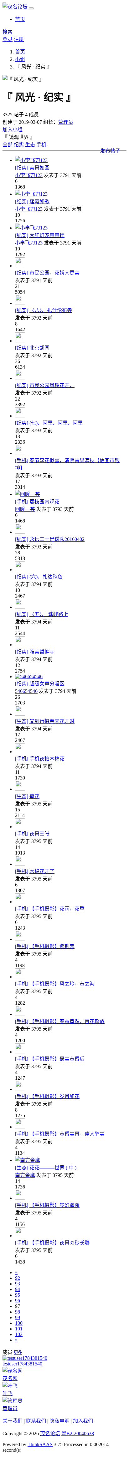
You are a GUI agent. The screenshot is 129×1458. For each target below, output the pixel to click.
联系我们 (36, 1421)
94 (17, 1289)
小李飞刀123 (29, 175)
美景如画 (39, 167)
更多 (18, 1352)
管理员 (65, 122)
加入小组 (13, 129)
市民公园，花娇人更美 (54, 272)
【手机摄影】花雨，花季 (57, 908)
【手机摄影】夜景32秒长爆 (59, 1242)
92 (17, 1278)
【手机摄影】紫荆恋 (52, 946)
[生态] (21, 721)
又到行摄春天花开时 (52, 721)
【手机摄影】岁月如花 (54, 1096)
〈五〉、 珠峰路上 (48, 614)
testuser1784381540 (22, 1363)
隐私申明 (59, 1421)
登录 (8, 39)
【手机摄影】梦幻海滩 (54, 1205)
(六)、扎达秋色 (46, 576)
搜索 (8, 31)
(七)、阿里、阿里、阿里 (56, 423)
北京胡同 (39, 348)
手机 (41, 144)
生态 (30, 144)
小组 (20, 59)
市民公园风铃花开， (52, 385)
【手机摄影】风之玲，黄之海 (62, 983)
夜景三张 (39, 833)
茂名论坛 (50, 1433)
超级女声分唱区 (46, 683)
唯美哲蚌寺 (41, 651)
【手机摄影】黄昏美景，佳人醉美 (67, 1134)
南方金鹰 (25, 1175)
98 (17, 1311)
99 (17, 1317)
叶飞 (8, 1393)
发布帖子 (110, 151)
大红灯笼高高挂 (46, 235)
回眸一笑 (25, 509)
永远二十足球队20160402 (57, 539)
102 (19, 1334)
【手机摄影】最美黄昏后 (57, 1059)
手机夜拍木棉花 (46, 758)
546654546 (26, 691)
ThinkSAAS (40, 1444)
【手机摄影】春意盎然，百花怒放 (67, 1021)
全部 (8, 144)
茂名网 (10, 1378)
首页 (20, 19)
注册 (19, 39)
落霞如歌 (39, 201)
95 (17, 1295)
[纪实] (21, 167)
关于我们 (13, 1421)
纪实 (19, 144)
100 (19, 1323)
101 (19, 1328)
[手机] (21, 460)
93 (17, 1283)
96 (17, 1300)
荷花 (34, 796)
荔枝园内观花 (44, 501)
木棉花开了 (41, 871)
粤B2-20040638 (77, 1433)
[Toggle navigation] (31, 8)
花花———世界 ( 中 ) (52, 1167)
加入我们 (83, 1421)
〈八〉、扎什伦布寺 (50, 310)
